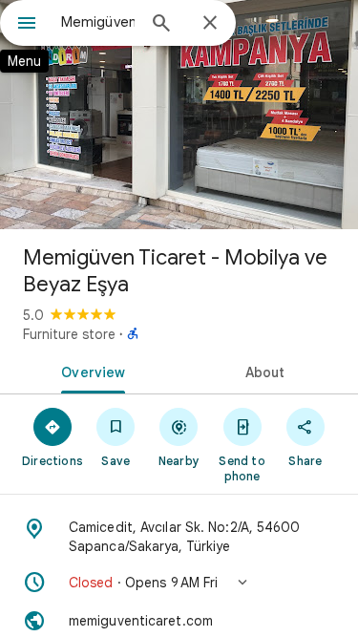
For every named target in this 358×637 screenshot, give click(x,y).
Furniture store (69, 334)
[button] (179, 582)
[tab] (90, 370)
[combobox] (98, 22)
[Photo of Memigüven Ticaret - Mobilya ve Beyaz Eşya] (179, 114)
